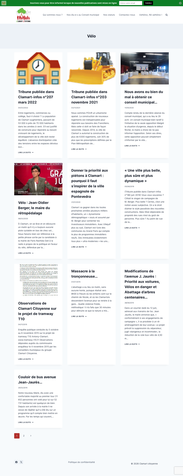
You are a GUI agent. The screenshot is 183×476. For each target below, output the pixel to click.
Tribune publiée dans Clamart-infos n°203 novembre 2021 (89, 97)
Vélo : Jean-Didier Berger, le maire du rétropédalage (34, 208)
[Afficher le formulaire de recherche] (166, 15)
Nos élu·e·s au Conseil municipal (83, 15)
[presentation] (38, 68)
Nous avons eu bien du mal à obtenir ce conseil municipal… (144, 97)
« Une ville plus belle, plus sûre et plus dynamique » (143, 175)
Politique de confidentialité (81, 462)
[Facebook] (16, 462)
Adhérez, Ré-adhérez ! (150, 15)
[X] (21, 462)
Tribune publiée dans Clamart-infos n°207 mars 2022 (36, 97)
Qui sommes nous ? (52, 15)
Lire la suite (25, 152)
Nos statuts (109, 15)
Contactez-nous (127, 15)
